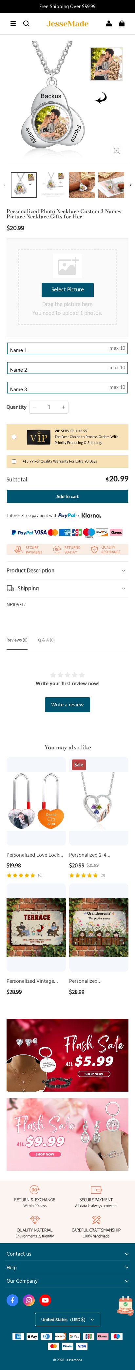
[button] (13, 23)
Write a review (67, 704)
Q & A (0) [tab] (46, 640)
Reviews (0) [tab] (17, 640)
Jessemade (73, 1360)
